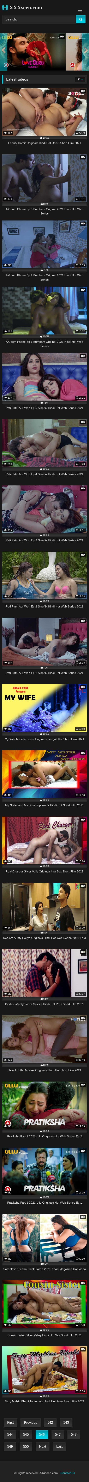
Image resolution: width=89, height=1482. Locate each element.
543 (66, 1422)
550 (26, 1446)
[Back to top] (76, 1470)
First (10, 1422)
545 (26, 1434)
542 (50, 1422)
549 (10, 1446)
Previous (30, 1422)
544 (10, 1434)
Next (42, 1446)
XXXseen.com (25, 8)
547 (58, 1434)
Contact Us (67, 1473)
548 (74, 1434)
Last (59, 1446)
